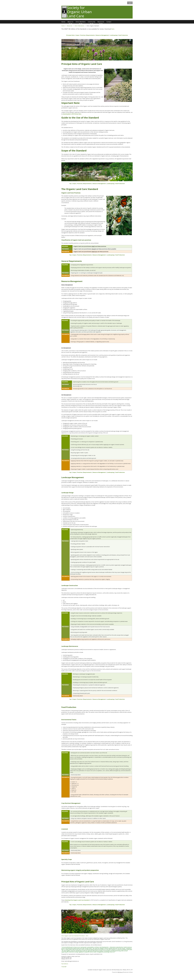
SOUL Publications (79, 26)
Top (70, 183)
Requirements (90, 35)
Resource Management (102, 35)
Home (63, 26)
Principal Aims (70, 35)
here (112, 29)
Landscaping (113, 35)
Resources (69, 26)
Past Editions (64, 963)
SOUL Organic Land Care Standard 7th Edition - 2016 (74, 935)
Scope (77, 35)
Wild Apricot (120, 972)
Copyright (63, 966)
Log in (129, 3)
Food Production (123, 35)
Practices (82, 35)
